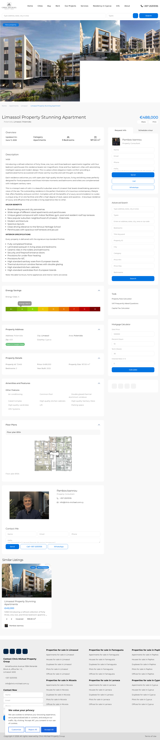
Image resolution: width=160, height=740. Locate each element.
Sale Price (116, 329)
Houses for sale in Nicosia (57, 690)
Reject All (32, 729)
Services (84, 6)
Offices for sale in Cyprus (143, 704)
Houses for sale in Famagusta (102, 659)
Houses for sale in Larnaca (100, 690)
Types (111, 16)
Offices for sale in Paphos (143, 674)
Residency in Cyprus (102, 6)
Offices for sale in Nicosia (57, 704)
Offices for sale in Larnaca (100, 704)
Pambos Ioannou (67, 490)
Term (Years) (117, 349)
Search (133, 278)
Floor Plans (11, 425)
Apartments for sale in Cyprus (145, 685)
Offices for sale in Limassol (58, 674)
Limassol (24, 106)
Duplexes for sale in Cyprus (144, 695)
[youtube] (127, 386)
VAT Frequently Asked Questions (125, 303)
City (115, 247)
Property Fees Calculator (122, 299)
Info (118, 6)
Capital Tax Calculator (121, 308)
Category (117, 253)
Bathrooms (118, 272)
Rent (58, 6)
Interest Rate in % (119, 359)
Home (30, 6)
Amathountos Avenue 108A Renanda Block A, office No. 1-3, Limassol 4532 (20, 669)
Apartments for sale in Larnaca (102, 685)
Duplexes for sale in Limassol (59, 664)
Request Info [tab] (120, 130)
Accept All (49, 729)
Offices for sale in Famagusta (102, 674)
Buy (49, 6)
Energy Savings (13, 290)
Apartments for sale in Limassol (60, 655)
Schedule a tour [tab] (145, 130)
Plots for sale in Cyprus (142, 699)
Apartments (13, 106)
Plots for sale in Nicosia (56, 699)
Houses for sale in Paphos (143, 659)
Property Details (14, 358)
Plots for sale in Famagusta (101, 669)
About (127, 6)
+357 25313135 (151, 6)
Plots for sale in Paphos (142, 669)
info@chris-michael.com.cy (72, 502)
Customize (16, 729)
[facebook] (114, 386)
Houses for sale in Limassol (58, 659)
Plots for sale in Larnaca (99, 699)
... (46, 615)
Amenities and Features (18, 383)
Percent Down (117, 339)
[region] (32, 720)
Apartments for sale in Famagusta (104, 655)
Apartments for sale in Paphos (145, 655)
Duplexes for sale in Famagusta (102, 664)
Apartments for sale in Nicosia (59, 685)
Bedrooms (118, 228)
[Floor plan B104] (53, 453)
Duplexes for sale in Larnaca (101, 695)
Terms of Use (150, 736)
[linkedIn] (120, 386)
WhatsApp (59, 546)
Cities (40, 6)
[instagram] (133, 386)
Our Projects (70, 6)
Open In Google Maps (15, 344)
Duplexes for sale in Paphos (144, 664)
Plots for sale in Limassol (57, 669)
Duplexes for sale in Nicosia (58, 695)
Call (34, 546)
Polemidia (26, 122)
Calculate (133, 370)
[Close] (57, 708)
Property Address (15, 329)
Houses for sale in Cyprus (143, 690)
